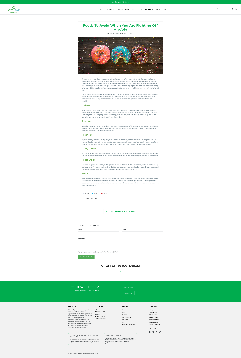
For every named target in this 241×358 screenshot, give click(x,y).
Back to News (91, 199)
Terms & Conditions (154, 324)
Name (80, 230)
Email (124, 230)
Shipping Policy (153, 317)
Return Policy (153, 315)
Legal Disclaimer (153, 322)
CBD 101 (149, 9)
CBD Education (126, 317)
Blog (164, 9)
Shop (123, 312)
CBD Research (137, 9)
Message (81, 238)
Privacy (96, 353)
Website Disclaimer (88, 353)
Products (111, 9)
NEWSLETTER (87, 287)
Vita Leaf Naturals (77, 353)
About (102, 9)
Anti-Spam (152, 310)
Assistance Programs (128, 324)
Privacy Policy (153, 312)
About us (124, 315)
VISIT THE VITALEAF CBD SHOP (120, 211)
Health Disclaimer (154, 319)
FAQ (158, 9)
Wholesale (125, 319)
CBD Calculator (123, 9)
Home (123, 310)
